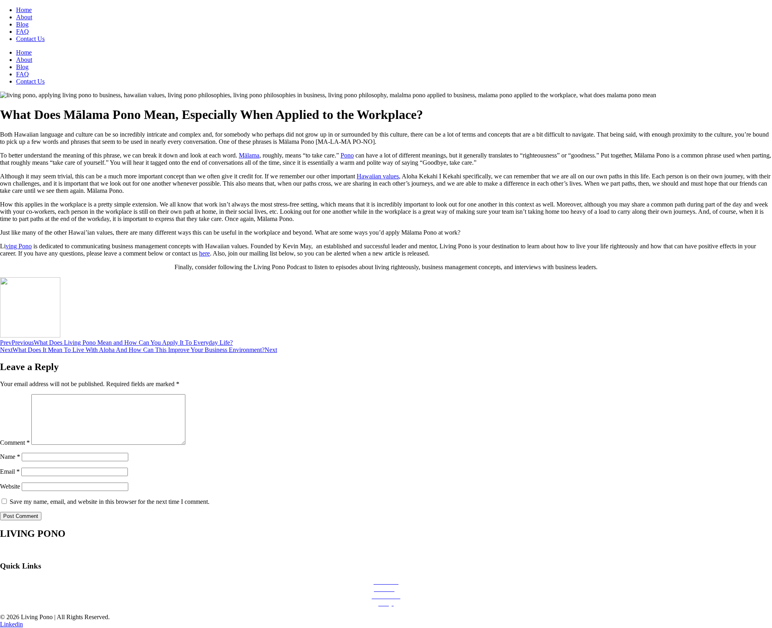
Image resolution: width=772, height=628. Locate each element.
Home (24, 9)
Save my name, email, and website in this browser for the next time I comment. (109, 501)
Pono (347, 155)
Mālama (249, 155)
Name (10, 456)
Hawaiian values (378, 176)
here (204, 253)
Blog (22, 24)
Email (10, 471)
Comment (15, 442)
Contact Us (30, 38)
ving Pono (19, 246)
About (24, 17)
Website (10, 486)
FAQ (22, 31)
